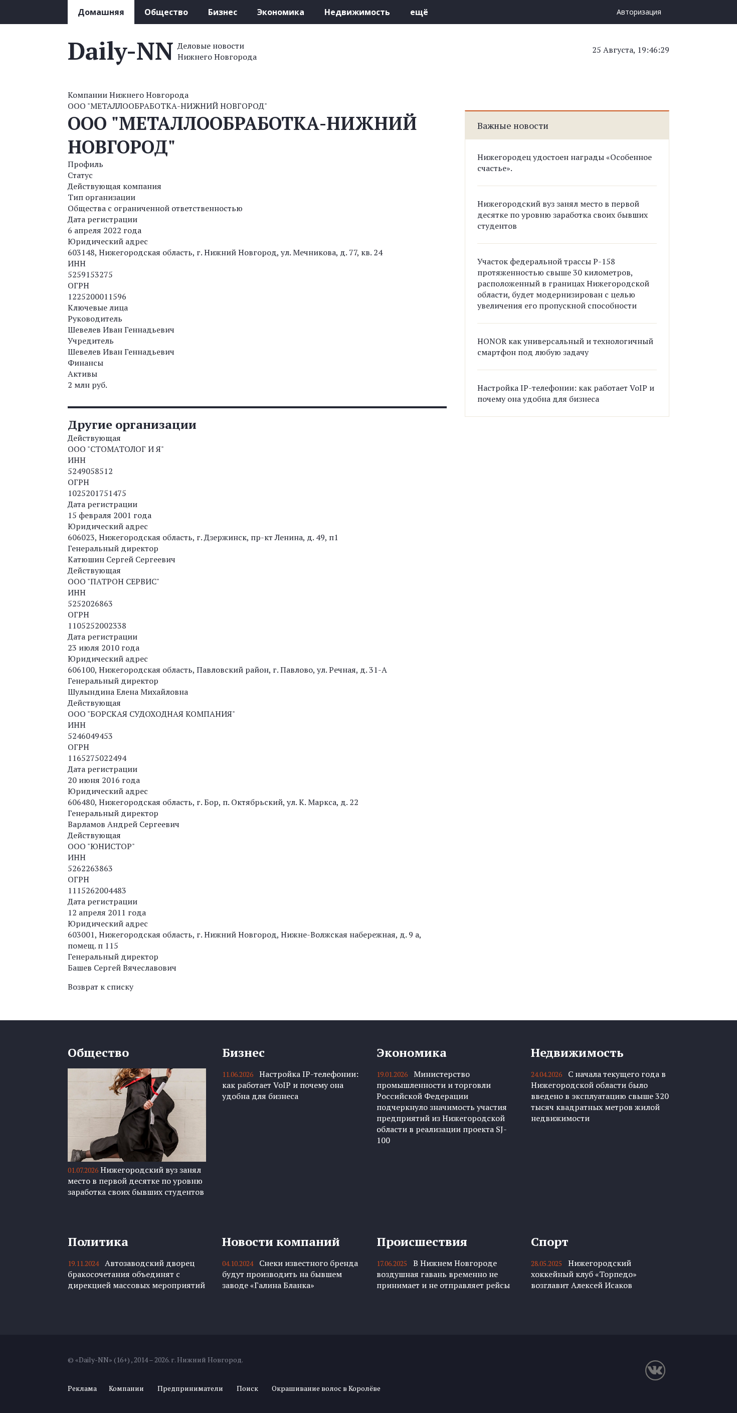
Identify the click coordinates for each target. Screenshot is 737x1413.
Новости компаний (281, 1241)
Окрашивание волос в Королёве (326, 1388)
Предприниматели (190, 1388)
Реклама (82, 1388)
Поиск (247, 1388)
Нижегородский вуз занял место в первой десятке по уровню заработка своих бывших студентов (562, 214)
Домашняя (101, 12)
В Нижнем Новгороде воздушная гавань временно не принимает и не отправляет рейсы (443, 1274)
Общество (166, 12)
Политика (98, 1241)
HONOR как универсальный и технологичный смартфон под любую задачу (565, 347)
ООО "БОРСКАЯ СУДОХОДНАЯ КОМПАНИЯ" (151, 713)
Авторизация (639, 12)
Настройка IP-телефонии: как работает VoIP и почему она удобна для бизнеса (565, 393)
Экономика (280, 12)
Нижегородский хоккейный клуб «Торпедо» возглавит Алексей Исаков (584, 1274)
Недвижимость (357, 12)
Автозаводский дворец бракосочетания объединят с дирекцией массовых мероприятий (136, 1274)
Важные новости (512, 125)
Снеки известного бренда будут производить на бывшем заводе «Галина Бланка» (290, 1274)
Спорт (550, 1241)
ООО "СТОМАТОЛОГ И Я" (116, 448)
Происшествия (422, 1241)
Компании (126, 1388)
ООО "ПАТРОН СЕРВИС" (113, 581)
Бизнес (222, 12)
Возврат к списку (100, 986)
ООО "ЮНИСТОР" (101, 846)
